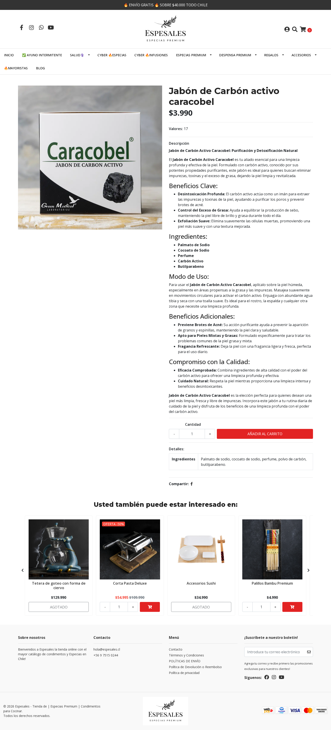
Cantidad (193, 424)
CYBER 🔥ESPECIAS (111, 55)
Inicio (9, 55)
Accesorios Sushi (201, 583)
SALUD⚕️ (77, 55)
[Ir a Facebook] (21, 27)
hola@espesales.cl (106, 649)
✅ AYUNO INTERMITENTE (42, 55)
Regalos (271, 55)
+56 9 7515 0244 (105, 655)
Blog (40, 68)
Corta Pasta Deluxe (130, 583)
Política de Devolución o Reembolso (195, 667)
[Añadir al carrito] (150, 607)
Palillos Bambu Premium (272, 583)
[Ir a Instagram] (31, 27)
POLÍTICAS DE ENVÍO (184, 661)
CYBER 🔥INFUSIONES (151, 55)
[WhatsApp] (41, 27)
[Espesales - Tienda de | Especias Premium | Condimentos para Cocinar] (165, 28)
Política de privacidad (184, 673)
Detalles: (176, 448)
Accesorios (301, 55)
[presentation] (22, 570)
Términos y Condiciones (186, 655)
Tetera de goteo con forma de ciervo (59, 585)
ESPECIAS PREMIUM (191, 55)
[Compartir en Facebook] (191, 483)
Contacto (175, 649)
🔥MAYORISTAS (16, 68)
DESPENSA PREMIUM (235, 55)
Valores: (176, 128)
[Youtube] (51, 27)
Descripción (179, 143)
